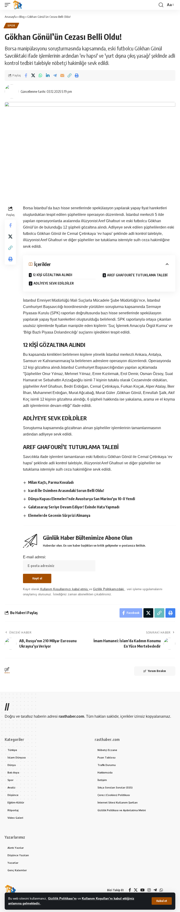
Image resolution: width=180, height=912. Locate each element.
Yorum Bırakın (157, 671)
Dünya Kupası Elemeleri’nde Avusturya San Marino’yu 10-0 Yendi (81, 498)
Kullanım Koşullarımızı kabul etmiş (64, 589)
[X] (136, 890)
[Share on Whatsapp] (40, 75)
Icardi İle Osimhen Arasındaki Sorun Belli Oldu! (66, 490)
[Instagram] (149, 890)
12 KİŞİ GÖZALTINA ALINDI (52, 275)
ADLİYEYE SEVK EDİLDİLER (54, 283)
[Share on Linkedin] (47, 75)
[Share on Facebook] (25, 75)
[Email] (62, 75)
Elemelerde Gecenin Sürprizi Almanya (59, 515)
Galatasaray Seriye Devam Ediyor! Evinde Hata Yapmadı (73, 507)
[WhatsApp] (161, 890)
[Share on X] (33, 75)
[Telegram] (155, 890)
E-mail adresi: (34, 557)
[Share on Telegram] (55, 75)
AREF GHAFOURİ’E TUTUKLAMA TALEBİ (137, 275)
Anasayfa (11, 17)
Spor (11, 25)
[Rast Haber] (17, 5)
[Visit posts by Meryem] (12, 91)
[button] (162, 901)
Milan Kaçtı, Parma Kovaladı (51, 482)
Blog (22, 17)
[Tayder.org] (167, 890)
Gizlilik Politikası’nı (62, 898)
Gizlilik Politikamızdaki (109, 589)
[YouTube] (142, 890)
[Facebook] (130, 890)
